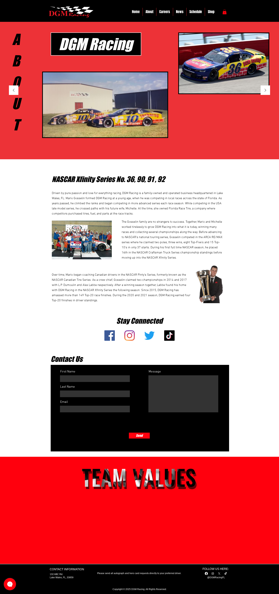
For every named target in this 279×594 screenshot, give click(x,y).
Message (155, 371)
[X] (219, 573)
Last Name (67, 387)
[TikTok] (169, 335)
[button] (224, 11)
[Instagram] (212, 573)
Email (64, 402)
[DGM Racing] (109, 335)
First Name (67, 371)
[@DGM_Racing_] (129, 335)
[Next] (265, 90)
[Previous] (13, 90)
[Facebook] (206, 573)
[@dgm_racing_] (149, 335)
